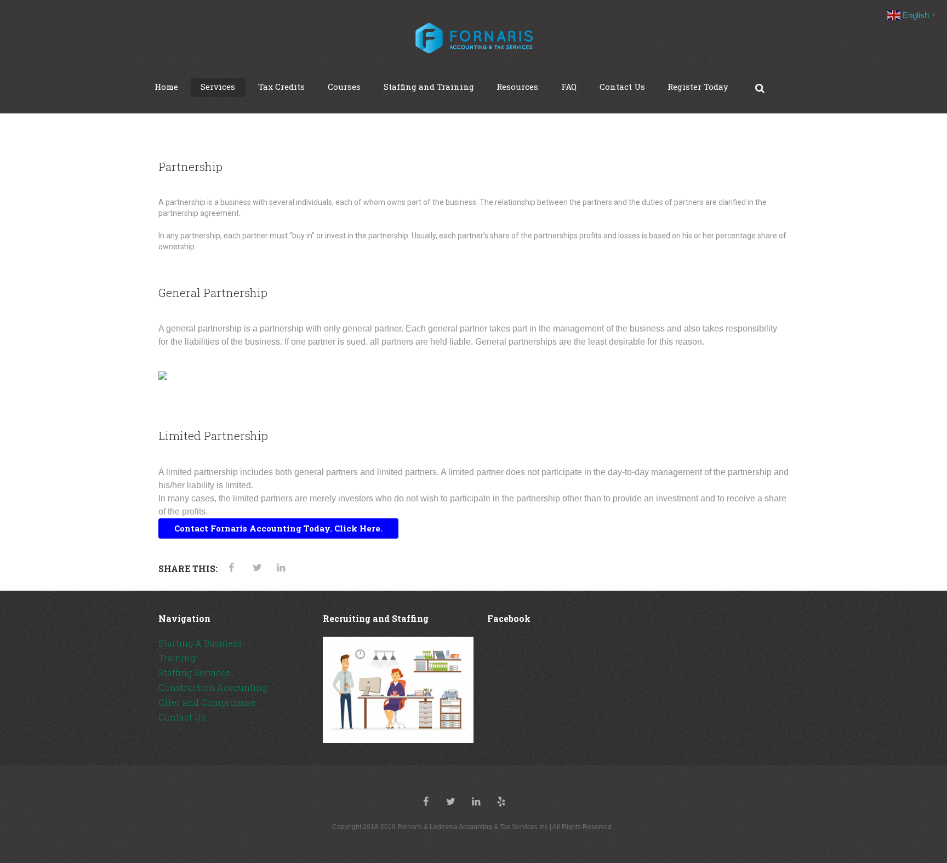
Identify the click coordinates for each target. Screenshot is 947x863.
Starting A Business (200, 643)
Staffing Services (194, 672)
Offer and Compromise (207, 702)
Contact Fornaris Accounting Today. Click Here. (278, 528)
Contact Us (182, 717)
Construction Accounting (212, 687)
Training (176, 658)
